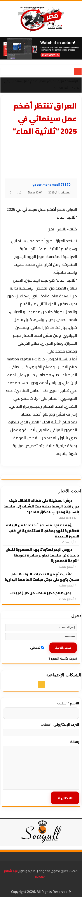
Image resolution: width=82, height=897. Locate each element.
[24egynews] (41, 18)
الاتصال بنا (64, 798)
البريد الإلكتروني (60, 724)
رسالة (74, 741)
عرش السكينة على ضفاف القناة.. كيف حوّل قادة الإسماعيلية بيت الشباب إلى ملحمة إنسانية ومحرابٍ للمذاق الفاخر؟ (41, 506)
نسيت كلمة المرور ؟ (63, 658)
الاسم (68, 703)
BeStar (40, 877)
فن (61, 81)
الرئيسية (73, 81)
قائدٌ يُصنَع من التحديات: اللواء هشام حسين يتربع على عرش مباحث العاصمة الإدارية (42, 577)
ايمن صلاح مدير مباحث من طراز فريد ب (41, 593)
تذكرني (35, 647)
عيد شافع (11, 871)
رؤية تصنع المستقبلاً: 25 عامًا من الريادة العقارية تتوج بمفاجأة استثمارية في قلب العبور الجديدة (42, 530)
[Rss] (41, 684)
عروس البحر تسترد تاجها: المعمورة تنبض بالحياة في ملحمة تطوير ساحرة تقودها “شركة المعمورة (42, 555)
